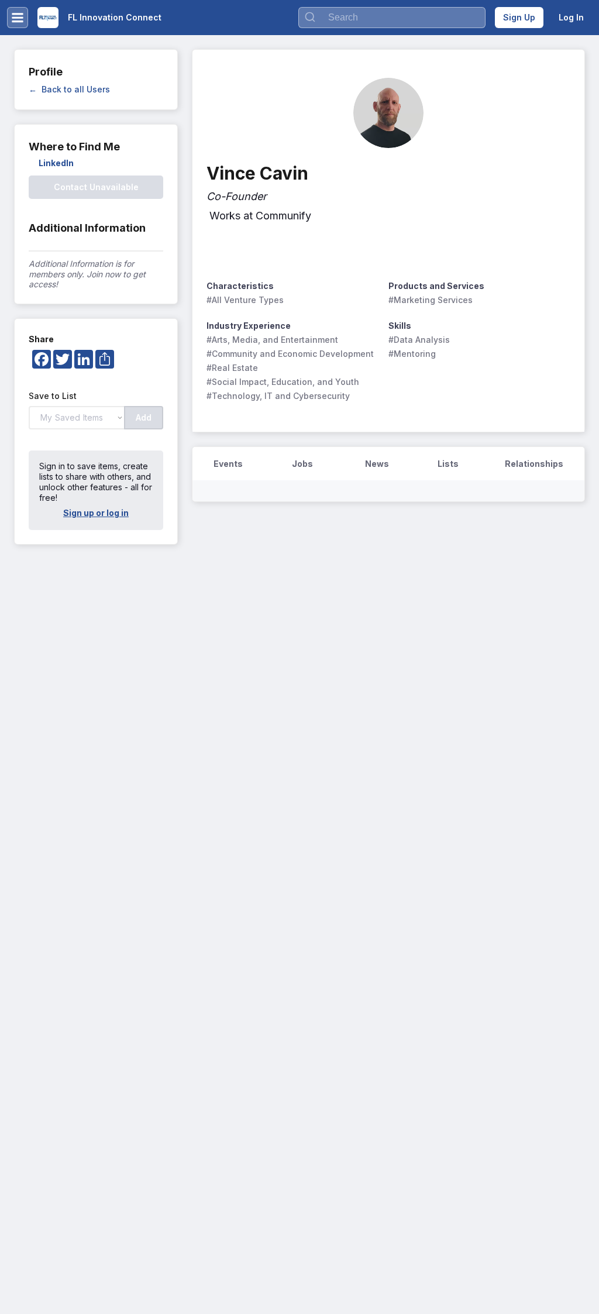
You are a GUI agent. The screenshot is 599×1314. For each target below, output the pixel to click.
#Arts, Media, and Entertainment (272, 340)
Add (144, 417)
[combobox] (392, 17)
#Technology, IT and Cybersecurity (278, 396)
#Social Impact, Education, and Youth (282, 382)
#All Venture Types (245, 300)
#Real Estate (232, 368)
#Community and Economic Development (290, 354)
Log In (571, 17)
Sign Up (519, 17)
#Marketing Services (430, 300)
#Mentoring (412, 354)
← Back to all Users (69, 89)
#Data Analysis (419, 340)
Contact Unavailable (96, 187)
